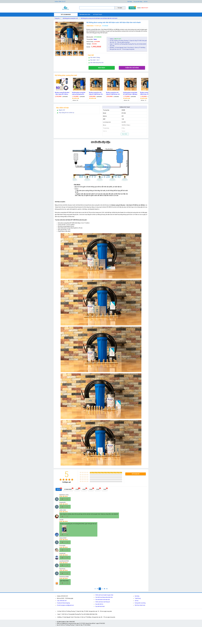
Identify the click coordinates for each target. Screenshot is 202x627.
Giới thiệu (137, 596)
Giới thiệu (129, 1)
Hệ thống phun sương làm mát (70, 18)
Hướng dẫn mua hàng (140, 603)
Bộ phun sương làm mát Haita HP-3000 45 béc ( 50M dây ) (62, 93)
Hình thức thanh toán (140, 605)
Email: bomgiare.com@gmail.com (65, 605)
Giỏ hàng (132, 7)
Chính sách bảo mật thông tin (102, 601)
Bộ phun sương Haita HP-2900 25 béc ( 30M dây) (112, 93)
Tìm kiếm (120, 7)
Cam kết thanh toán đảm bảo (102, 599)
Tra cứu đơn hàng (138, 1)
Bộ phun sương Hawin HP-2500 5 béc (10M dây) (147, 93)
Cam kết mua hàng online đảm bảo (104, 597)
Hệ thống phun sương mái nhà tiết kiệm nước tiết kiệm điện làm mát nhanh (99, 18)
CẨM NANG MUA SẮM (84, 14)
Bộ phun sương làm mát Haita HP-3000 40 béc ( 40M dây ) (79, 93)
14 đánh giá (97, 25)
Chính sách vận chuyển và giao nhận (104, 595)
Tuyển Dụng (138, 598)
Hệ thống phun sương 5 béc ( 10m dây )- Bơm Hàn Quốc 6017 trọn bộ (130, 93)
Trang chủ (58, 18)
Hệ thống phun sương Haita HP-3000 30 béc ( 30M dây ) (96, 93)
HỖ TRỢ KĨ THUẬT (97, 14)
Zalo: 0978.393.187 (62, 600)
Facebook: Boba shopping (63, 603)
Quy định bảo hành (100, 606)
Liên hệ (145, 1)
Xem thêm (124, 134)
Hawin (95, 39)
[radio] (60, 479)
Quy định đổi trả (99, 604)
